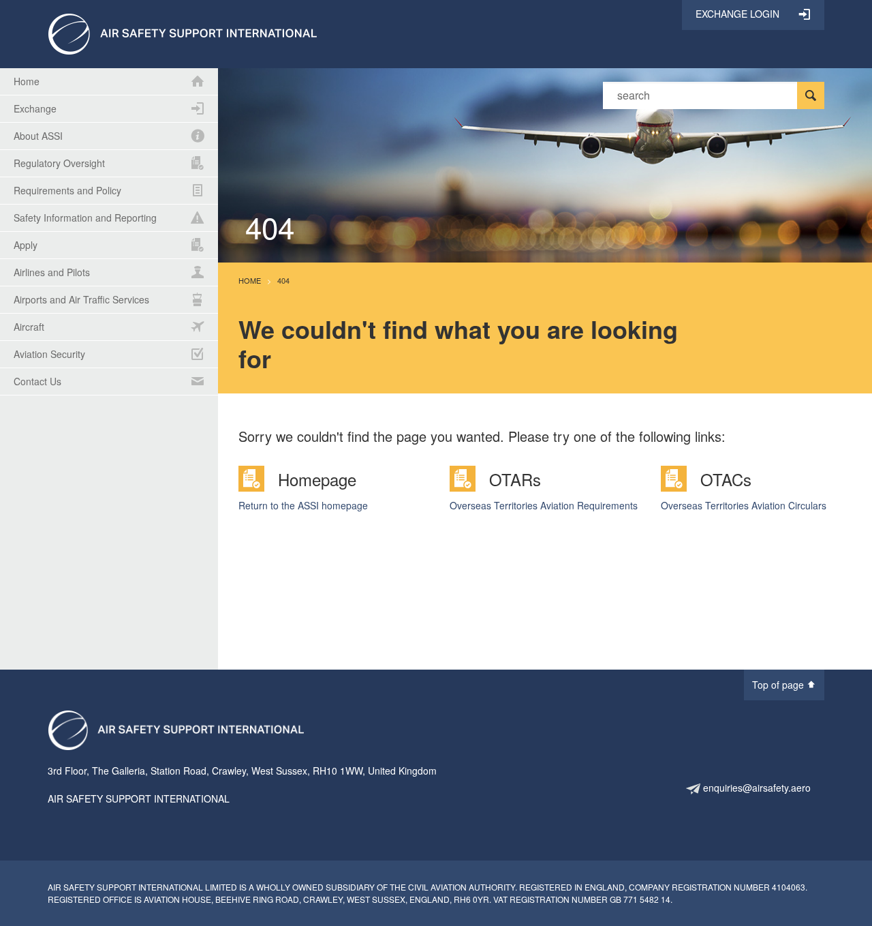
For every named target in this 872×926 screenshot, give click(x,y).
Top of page (779, 684)
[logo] (182, 33)
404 (283, 280)
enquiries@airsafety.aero (755, 787)
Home (249, 280)
